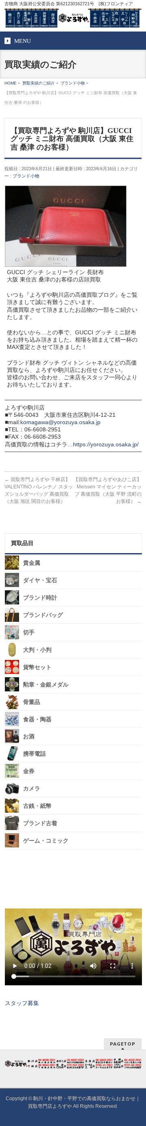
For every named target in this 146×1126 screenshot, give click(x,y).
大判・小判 (37, 650)
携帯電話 (34, 754)
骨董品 (31, 702)
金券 (28, 771)
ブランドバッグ (43, 615)
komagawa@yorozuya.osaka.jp (60, 422)
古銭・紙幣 (37, 806)
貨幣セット (37, 667)
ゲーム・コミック (46, 841)
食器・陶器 (37, 719)
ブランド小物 (26, 175)
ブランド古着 (40, 823)
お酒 (28, 736)
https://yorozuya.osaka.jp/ (106, 444)
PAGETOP (122, 1043)
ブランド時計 (40, 598)
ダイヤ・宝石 (40, 580)
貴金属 (31, 563)
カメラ (31, 789)
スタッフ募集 (22, 1003)
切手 (28, 633)
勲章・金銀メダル (46, 685)
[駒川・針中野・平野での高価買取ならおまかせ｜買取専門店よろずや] (73, 18)
